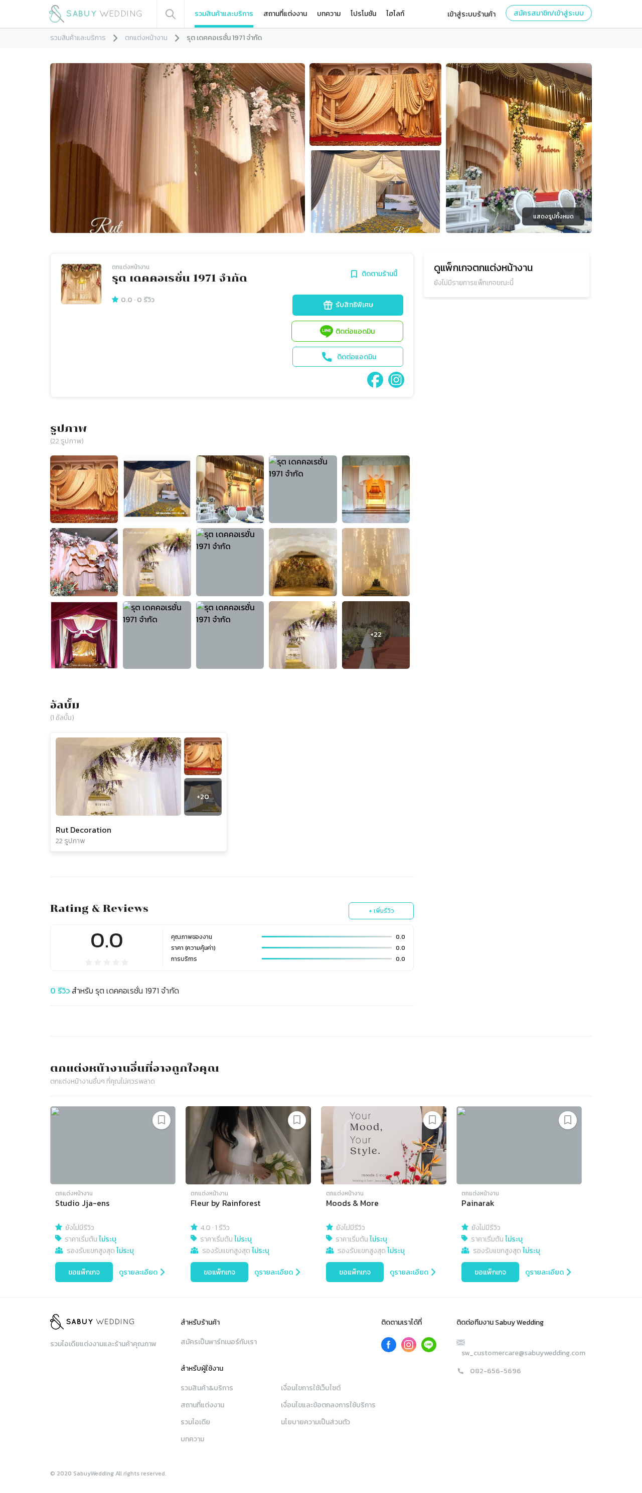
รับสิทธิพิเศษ (354, 305)
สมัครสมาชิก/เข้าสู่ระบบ (549, 13)
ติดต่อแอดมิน (355, 331)
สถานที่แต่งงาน (285, 14)
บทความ (329, 14)
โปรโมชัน (363, 14)
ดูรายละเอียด (138, 1272)
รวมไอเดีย (195, 1422)
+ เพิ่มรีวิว (381, 910)
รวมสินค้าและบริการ (224, 14)
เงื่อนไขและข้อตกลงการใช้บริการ (328, 1405)
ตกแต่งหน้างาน (146, 38)
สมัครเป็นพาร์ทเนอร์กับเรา (219, 1342)
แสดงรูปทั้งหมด (553, 216)
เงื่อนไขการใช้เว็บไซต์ (311, 1388)
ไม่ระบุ (107, 1239)
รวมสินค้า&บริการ (207, 1388)
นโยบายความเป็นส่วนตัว (315, 1422)
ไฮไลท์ (395, 14)
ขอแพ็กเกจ (84, 1272)
